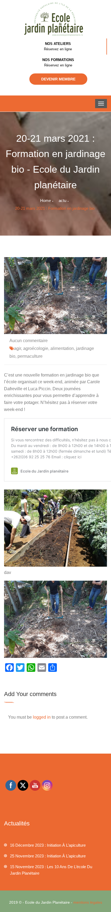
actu (62, 200)
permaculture (30, 356)
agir (17, 348)
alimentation (62, 348)
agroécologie (35, 348)
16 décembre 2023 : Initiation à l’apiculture (48, 845)
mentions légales (87, 902)
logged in (42, 717)
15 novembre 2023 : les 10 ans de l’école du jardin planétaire (51, 869)
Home (45, 200)
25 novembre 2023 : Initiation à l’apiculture (48, 856)
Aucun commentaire (28, 340)
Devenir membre (58, 79)
